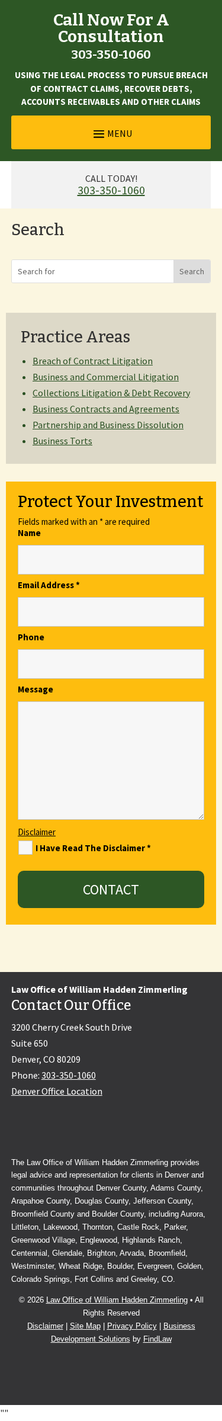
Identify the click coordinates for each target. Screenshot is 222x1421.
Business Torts (62, 441)
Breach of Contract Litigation (93, 361)
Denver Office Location (56, 1091)
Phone (31, 637)
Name (29, 532)
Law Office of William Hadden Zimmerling (117, 1299)
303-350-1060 (111, 54)
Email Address (49, 585)
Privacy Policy (132, 1325)
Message (35, 689)
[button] (111, 133)
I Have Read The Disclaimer (93, 848)
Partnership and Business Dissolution (108, 425)
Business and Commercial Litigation (106, 377)
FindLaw (157, 1339)
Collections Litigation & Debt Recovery (111, 393)
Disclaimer (37, 832)
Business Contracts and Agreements (106, 409)
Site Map (85, 1325)
